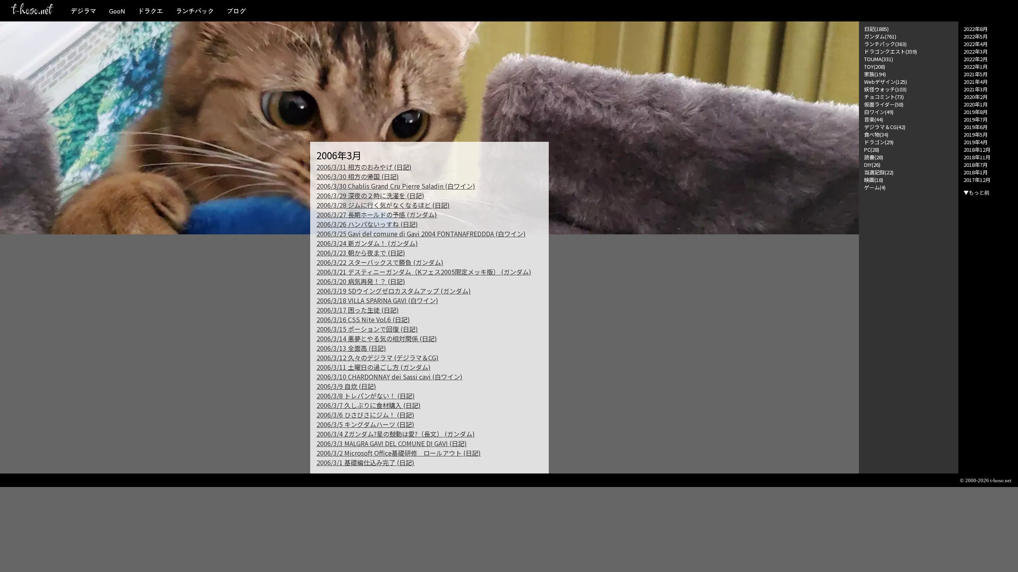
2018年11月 (977, 157)
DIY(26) (872, 164)
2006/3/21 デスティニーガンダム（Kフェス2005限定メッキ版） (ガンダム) (424, 271)
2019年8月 (976, 112)
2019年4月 (976, 142)
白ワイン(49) (879, 112)
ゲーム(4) (875, 187)
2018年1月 (976, 172)
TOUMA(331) (878, 59)
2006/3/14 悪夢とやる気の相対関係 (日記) (377, 338)
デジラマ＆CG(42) (884, 127)
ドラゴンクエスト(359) (890, 51)
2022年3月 (976, 51)
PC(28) (871, 149)
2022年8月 (976, 29)
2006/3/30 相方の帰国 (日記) (358, 176)
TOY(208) (874, 66)
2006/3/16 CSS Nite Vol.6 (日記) (363, 319)
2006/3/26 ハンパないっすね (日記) (367, 224)
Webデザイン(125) (885, 81)
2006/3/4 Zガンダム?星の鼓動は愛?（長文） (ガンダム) (396, 434)
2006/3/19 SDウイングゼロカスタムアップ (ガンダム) (394, 291)
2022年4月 (976, 44)
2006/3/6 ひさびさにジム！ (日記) (365, 414)
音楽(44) (873, 119)
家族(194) (875, 74)
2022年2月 (976, 59)
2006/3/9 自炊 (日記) (346, 386)
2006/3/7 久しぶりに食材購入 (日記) (369, 405)
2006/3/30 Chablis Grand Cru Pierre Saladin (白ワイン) (396, 186)
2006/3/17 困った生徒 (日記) (358, 310)
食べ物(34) (876, 134)
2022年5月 (976, 36)
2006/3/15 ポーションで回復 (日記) (367, 329)
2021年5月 (976, 74)
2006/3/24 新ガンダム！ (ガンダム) (367, 243)
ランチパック (195, 10)
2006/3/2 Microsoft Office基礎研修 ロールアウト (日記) (399, 453)
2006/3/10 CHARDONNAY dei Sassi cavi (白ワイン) (389, 376)
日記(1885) (876, 29)
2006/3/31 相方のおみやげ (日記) (364, 167)
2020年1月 (976, 104)
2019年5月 (976, 134)
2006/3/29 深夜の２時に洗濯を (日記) (370, 195)
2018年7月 (976, 164)
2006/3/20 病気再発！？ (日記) (361, 281)
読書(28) (873, 157)
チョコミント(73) (884, 96)
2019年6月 (976, 127)
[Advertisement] (908, 310)
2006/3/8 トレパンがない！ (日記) (366, 395)
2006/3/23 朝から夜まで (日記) (361, 252)
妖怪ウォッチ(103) (885, 89)
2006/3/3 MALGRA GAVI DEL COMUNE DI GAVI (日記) (392, 443)
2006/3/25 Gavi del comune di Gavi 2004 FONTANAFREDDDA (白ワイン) (421, 233)
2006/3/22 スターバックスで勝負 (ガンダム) (380, 262)
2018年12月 (977, 149)
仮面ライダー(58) (883, 104)
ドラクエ (150, 10)
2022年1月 (976, 66)
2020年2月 (976, 96)
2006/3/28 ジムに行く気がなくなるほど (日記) (383, 205)
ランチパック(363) (885, 44)
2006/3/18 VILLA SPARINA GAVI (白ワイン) (377, 300)
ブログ (236, 10)
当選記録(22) (879, 172)
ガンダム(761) (880, 36)
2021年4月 (976, 81)
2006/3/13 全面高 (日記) (351, 348)
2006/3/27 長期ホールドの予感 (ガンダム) (377, 214)
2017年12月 (977, 180)
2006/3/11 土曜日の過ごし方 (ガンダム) (374, 367)
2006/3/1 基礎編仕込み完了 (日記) (365, 462)
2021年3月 (976, 89)
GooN (117, 10)
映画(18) (873, 180)
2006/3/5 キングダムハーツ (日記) (365, 424)
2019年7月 (976, 119)
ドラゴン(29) (879, 142)
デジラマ (83, 10)
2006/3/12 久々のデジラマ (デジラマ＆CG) (378, 357)
